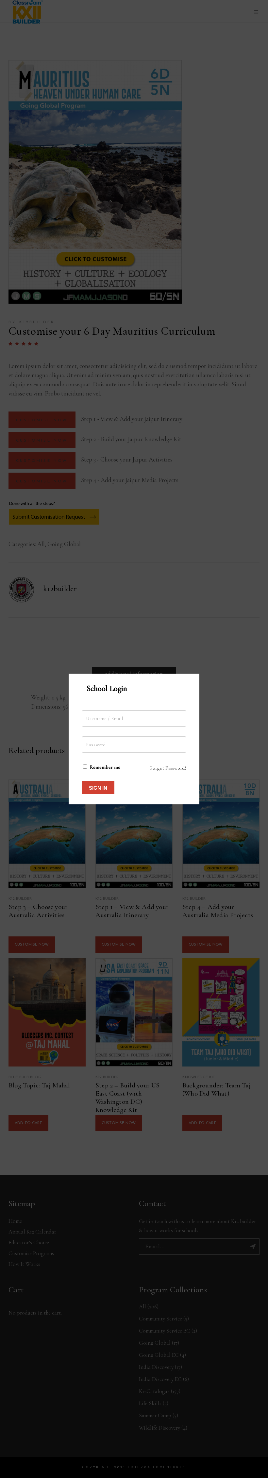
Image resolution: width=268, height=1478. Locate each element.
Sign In (98, 788)
